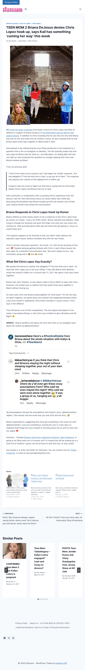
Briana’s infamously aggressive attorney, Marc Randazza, (49, 437)
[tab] (38, 599)
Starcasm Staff (70, 576)
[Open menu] (80, 9)
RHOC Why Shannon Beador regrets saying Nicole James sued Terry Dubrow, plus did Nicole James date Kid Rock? (21, 519)
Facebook (10, 453)
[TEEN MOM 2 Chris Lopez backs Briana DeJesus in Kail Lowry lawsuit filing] (17, 480)
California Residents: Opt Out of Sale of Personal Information (43, 627)
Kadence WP (61, 663)
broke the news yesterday (21, 130)
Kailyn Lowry (25, 23)
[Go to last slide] (6, 570)
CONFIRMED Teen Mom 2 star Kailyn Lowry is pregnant (13, 571)
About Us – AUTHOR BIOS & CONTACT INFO (50, 623)
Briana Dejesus (12, 23)
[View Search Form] (26, 9)
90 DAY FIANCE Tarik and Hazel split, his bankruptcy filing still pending (64, 517)
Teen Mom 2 (36, 23)
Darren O (11, 581)
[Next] (79, 570)
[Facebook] (4, 638)
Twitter (73, 450)
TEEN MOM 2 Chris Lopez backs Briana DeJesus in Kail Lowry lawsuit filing (16, 490)
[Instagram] (13, 638)
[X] (9, 638)
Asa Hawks (12, 41)
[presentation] (14, 551)
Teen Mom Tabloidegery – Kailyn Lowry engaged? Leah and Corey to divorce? (42, 558)
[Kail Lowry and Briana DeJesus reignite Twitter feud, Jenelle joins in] (67, 480)
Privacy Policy (11, 2)
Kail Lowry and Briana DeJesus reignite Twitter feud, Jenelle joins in (67, 490)
